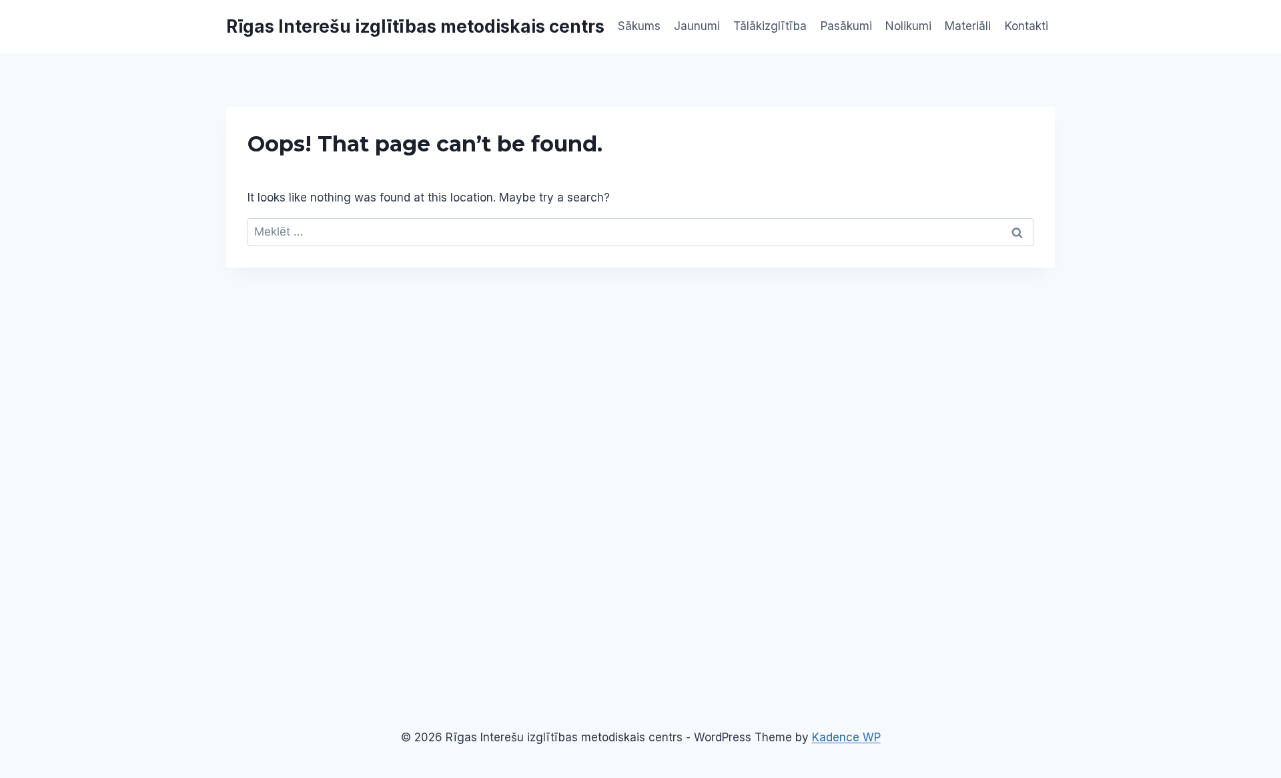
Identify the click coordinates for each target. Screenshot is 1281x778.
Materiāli (968, 26)
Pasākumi (846, 26)
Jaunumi (697, 26)
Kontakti (1026, 26)
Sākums (639, 26)
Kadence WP (846, 737)
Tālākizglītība (770, 26)
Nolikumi (908, 26)
